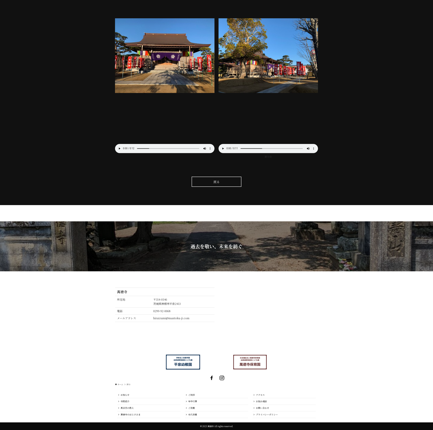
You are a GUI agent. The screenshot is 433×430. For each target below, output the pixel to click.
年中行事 (192, 401)
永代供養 (192, 414)
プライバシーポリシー (267, 414)
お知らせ (125, 394)
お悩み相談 (261, 401)
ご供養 (191, 408)
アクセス (260, 394)
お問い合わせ (262, 408)
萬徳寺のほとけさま (130, 414)
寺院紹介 (125, 401)
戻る (216, 182)
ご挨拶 (191, 394)
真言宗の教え (127, 408)
